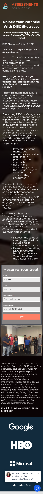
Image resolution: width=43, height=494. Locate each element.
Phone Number (8, 305)
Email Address (8, 296)
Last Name (6, 286)
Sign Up (21, 317)
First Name (6, 276)
